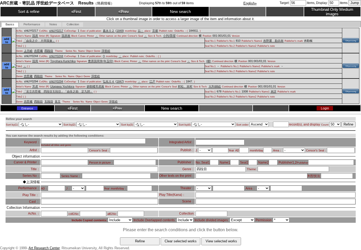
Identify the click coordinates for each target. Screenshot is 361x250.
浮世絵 (105, 50)
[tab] (10, 24)
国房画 (66, 35)
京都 (155, 30)
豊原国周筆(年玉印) (100, 61)
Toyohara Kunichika (63, 61)
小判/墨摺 (169, 35)
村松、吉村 (185, 86)
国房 (35, 35)
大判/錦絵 (215, 86)
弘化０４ (108, 81)
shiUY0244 (56, 56)
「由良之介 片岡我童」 (39, 40)
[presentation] (10, 24)
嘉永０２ (108, 30)
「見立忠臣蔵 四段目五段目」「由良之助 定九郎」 (58, 91)
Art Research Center (44, 248)
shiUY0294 (56, 81)
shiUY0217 (56, 30)
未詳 (273, 91)
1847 (120, 81)
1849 (120, 30)
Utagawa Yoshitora (62, 86)
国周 (35, 61)
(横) (208, 61)
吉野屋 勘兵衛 (273, 40)
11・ (141, 30)
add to (6, 40)
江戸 (152, 81)
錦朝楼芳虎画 (95, 86)
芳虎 (35, 86)
